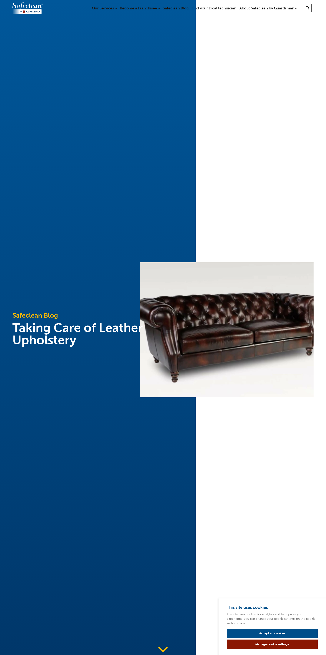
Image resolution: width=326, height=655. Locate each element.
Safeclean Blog (176, 8)
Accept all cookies (272, 633)
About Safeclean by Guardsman (267, 8)
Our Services (103, 8)
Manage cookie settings (272, 644)
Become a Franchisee (139, 8)
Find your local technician (214, 8)
